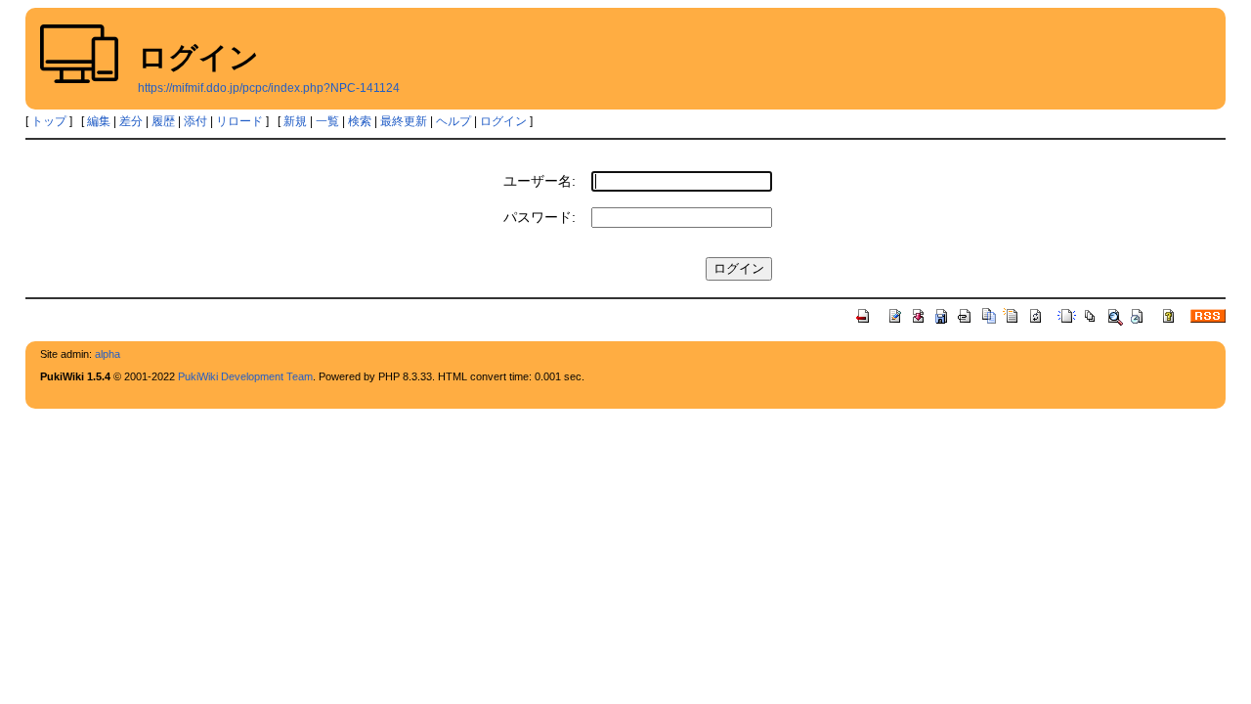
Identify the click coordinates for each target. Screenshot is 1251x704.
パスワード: (539, 217)
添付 (195, 121)
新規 (295, 121)
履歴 (163, 121)
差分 (131, 121)
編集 (98, 121)
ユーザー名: (539, 181)
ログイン (503, 121)
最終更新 (403, 121)
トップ (48, 121)
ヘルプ (453, 121)
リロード (239, 121)
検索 (359, 121)
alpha (107, 354)
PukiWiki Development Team (245, 376)
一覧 (327, 121)
